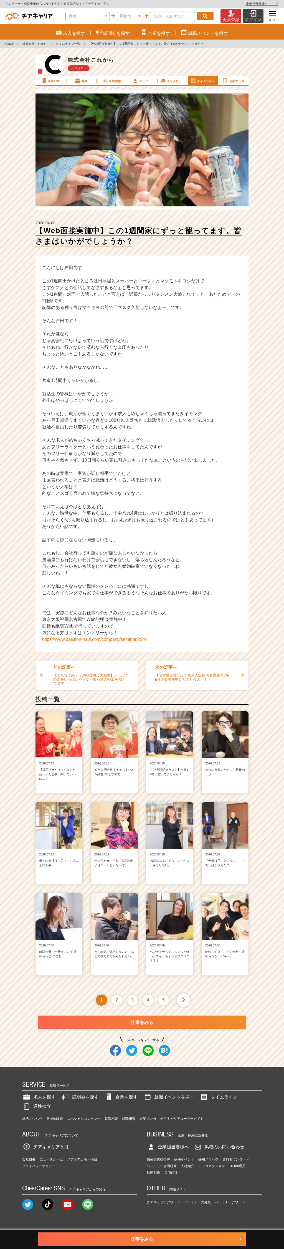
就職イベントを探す (174, 1097)
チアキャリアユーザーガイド (182, 1119)
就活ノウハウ (32, 1119)
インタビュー (176, 81)
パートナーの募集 (197, 1202)
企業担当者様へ (262, 3)
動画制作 (153, 1173)
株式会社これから (34, 43)
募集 (85, 81)
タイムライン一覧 (68, 43)
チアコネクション (211, 1166)
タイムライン (206, 81)
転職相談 (128, 1119)
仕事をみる (142, 1022)
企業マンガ (236, 81)
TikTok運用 (237, 1166)
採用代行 (171, 1173)
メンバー (145, 81)
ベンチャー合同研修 (162, 1166)
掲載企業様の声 (158, 1159)
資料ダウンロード (235, 1159)
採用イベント (184, 1159)
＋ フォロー (79, 68)
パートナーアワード (230, 1202)
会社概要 (29, 1159)
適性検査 (42, 1106)
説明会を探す (85, 1097)
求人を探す (44, 1097)
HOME (9, 43)
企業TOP (54, 81)
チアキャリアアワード (163, 1202)
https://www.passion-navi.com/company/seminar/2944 (95, 639)
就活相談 (111, 1119)
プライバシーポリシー (38, 1166)
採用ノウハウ (208, 1159)
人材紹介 (187, 1166)
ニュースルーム (51, 1159)
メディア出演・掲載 (82, 1159)
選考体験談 (54, 1119)
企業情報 (115, 81)
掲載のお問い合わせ (224, 1146)
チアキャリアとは (51, 1146)
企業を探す (126, 1097)
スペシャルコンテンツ (83, 1119)
